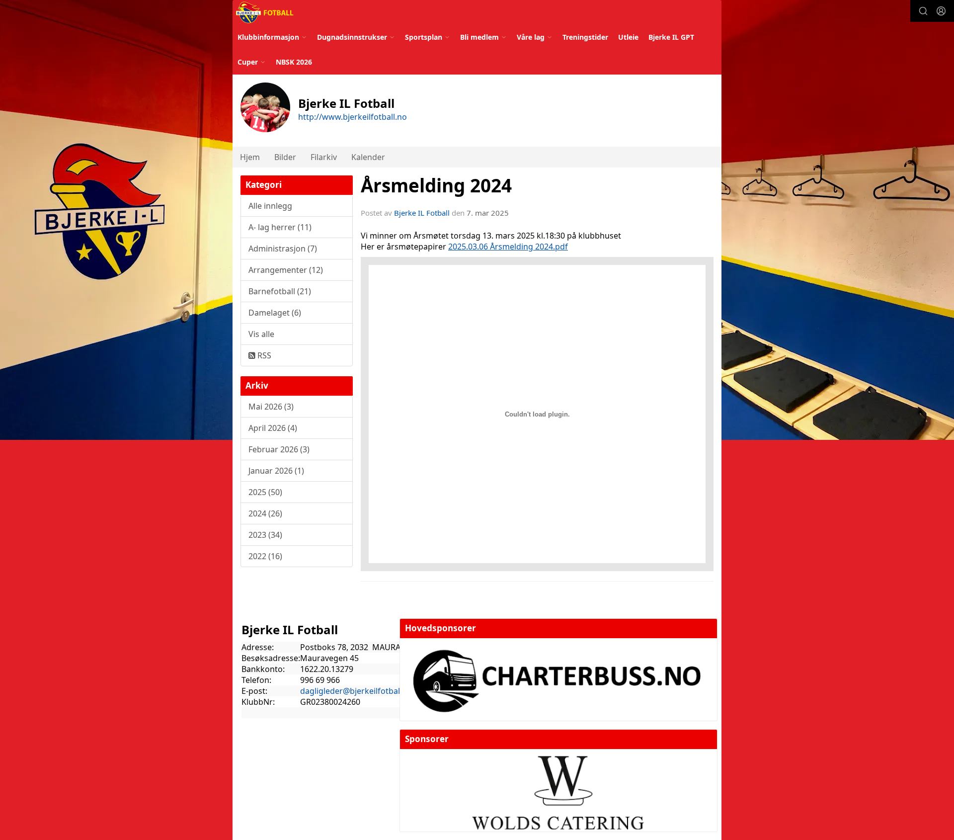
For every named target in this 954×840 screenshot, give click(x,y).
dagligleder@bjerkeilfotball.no (357, 690)
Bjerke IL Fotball (422, 213)
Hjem (250, 157)
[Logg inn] (941, 11)
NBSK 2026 (294, 62)
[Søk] (923, 11)
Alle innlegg (270, 205)
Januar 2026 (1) (276, 470)
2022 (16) (265, 556)
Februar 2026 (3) (279, 449)
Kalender (368, 157)
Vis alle (261, 334)
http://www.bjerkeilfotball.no (352, 116)
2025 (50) (265, 492)
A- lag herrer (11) (280, 227)
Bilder (285, 157)
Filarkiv (324, 157)
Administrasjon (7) (282, 248)
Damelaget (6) (274, 312)
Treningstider (585, 37)
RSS (263, 355)
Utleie (628, 37)
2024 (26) (265, 513)
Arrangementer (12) (285, 269)
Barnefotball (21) (279, 291)
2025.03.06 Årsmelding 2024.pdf (508, 246)
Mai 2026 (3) (271, 406)
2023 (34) (265, 534)
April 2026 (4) (272, 427)
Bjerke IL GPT (671, 37)
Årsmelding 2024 (436, 185)
